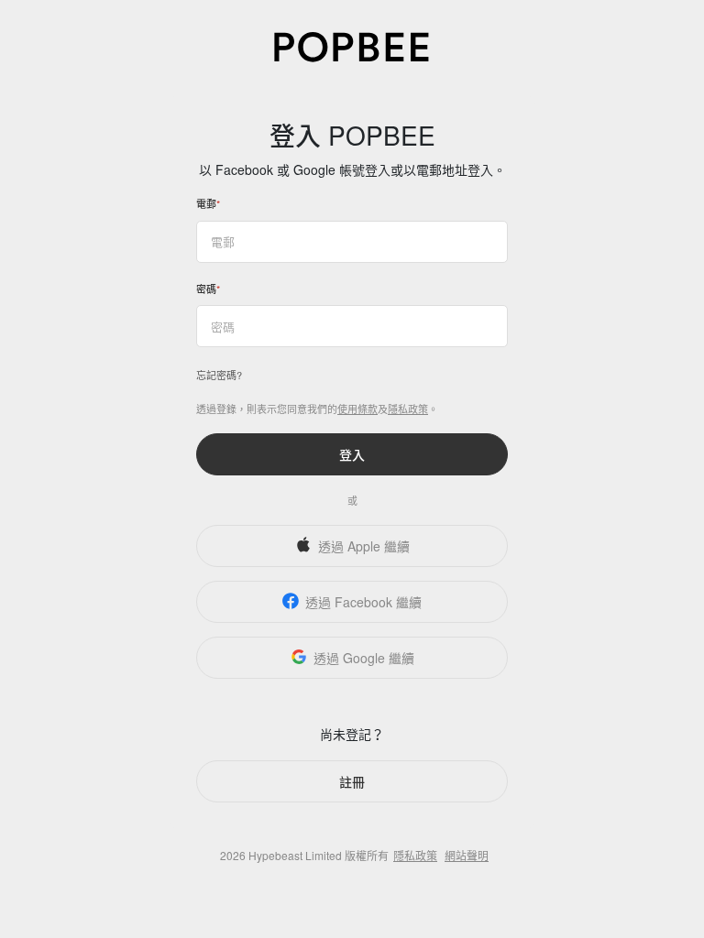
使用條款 (357, 408)
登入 (352, 454)
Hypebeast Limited (295, 855)
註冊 (352, 781)
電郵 (206, 203)
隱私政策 (408, 408)
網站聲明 (467, 855)
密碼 (206, 288)
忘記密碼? (219, 374)
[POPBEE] (352, 45)
